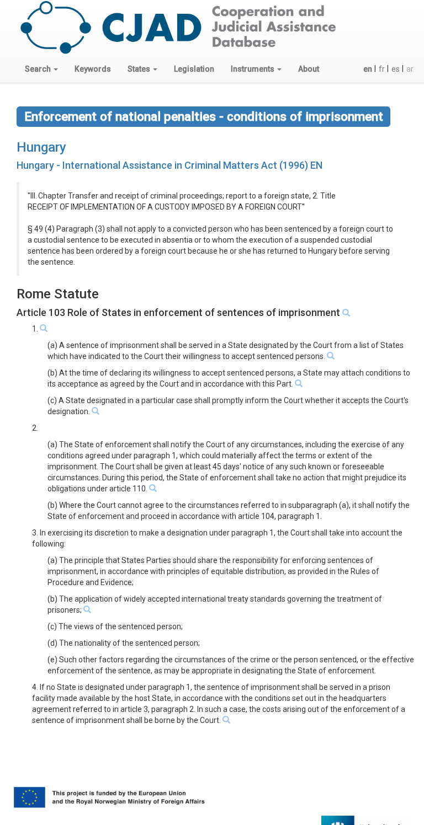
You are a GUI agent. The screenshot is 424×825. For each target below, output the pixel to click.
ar (410, 69)
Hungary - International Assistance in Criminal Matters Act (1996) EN (169, 165)
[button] (41, 69)
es (395, 69)
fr (382, 69)
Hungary (41, 147)
